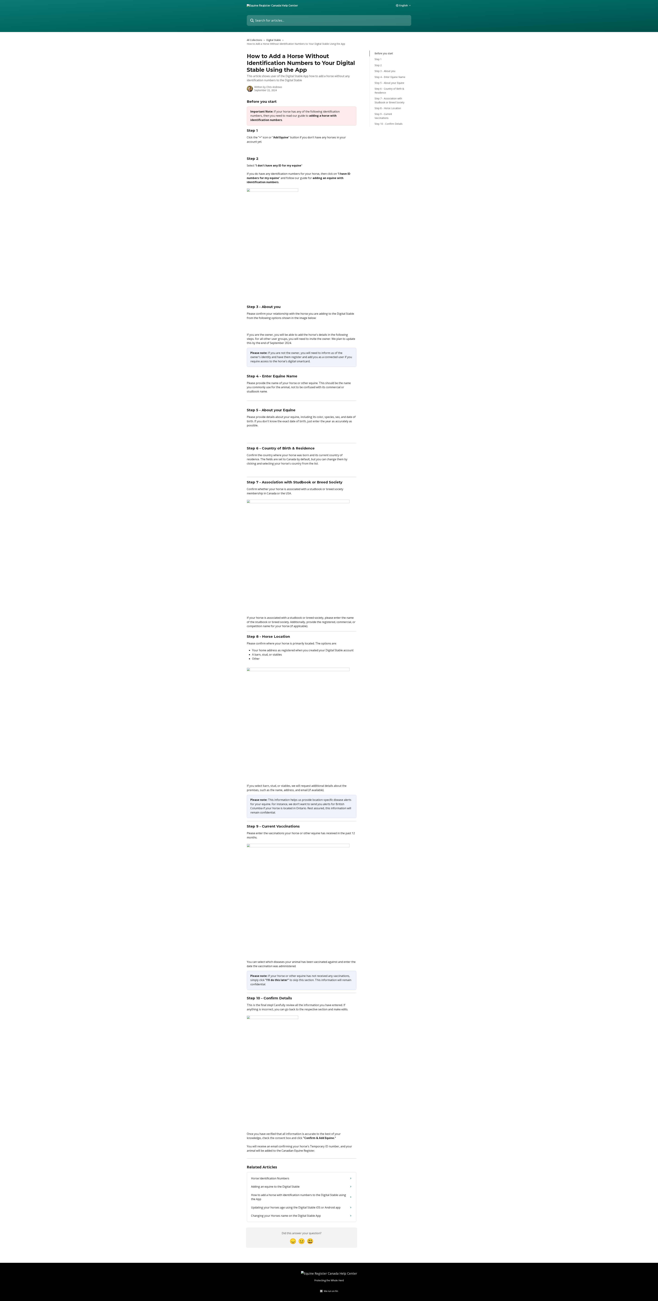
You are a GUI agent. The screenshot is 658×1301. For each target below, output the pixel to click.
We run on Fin (331, 1291)
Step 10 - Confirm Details (389, 123)
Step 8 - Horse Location (388, 108)
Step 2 (378, 65)
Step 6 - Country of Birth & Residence (389, 90)
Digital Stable (273, 40)
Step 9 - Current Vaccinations (383, 115)
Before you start (384, 53)
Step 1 (378, 59)
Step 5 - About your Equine (389, 82)
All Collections (254, 40)
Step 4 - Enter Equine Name (390, 76)
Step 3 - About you (385, 71)
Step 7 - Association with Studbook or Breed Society (389, 100)
